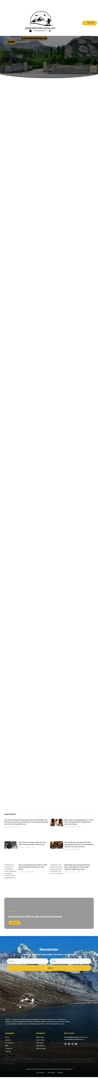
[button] (4, 23)
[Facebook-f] (65, 1043)
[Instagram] (72, 1043)
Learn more (14, 922)
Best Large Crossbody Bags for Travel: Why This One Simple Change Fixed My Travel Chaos (78, 822)
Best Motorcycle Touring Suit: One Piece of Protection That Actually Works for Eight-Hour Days (77, 867)
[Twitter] (69, 1043)
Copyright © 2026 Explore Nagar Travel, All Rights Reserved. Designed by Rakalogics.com (49, 1069)
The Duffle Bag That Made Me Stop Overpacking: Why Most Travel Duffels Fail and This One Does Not (78, 844)
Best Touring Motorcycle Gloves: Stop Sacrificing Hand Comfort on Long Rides (33, 867)
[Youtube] (76, 1043)
